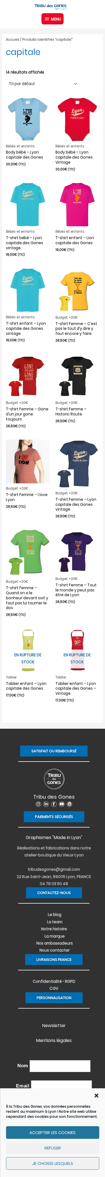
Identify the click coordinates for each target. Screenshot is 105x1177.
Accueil (12, 39)
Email (22, 1086)
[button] (96, 1095)
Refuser (53, 1148)
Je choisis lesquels (52, 1163)
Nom (22, 1065)
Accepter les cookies (52, 1132)
